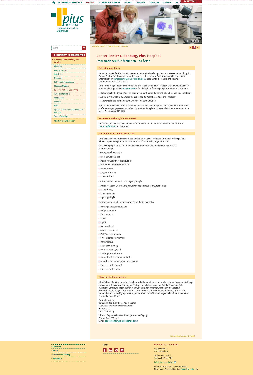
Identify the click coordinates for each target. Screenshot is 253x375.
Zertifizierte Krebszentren (118, 46)
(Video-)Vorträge (61, 116)
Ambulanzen (59, 98)
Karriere (154, 2)
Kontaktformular (187, 369)
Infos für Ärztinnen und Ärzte (66, 90)
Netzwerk (58, 78)
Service (167, 2)
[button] (105, 350)
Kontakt (57, 102)
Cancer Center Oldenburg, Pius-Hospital (67, 61)
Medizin (90, 2)
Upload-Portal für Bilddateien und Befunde (68, 111)
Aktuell (180, 2)
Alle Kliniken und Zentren (64, 121)
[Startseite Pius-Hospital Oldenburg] (68, 22)
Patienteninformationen (64, 82)
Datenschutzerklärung (60, 355)
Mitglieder (58, 74)
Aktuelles (58, 66)
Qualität (140, 2)
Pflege (128, 2)
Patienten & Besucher (70, 2)
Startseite (53, 2)
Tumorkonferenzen (107, 126)
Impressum (56, 346)
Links (56, 106)
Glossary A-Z (56, 359)
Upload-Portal (129, 88)
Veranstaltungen (61, 70)
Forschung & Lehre (109, 2)
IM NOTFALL (190, 1)
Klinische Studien (61, 86)
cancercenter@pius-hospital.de (128, 79)
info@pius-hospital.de (164, 362)
